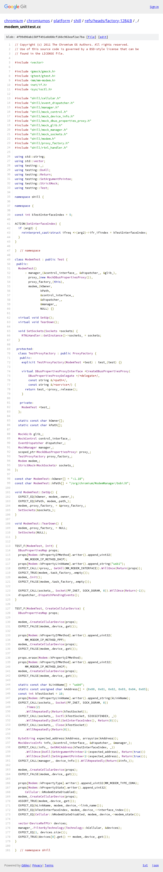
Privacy (37, 865)
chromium (13, 20)
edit (103, 37)
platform (61, 20)
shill (77, 20)
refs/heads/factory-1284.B (108, 20)
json (155, 865)
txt (145, 865)
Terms (49, 865)
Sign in (154, 7)
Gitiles (25, 865)
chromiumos (38, 20)
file (91, 37)
